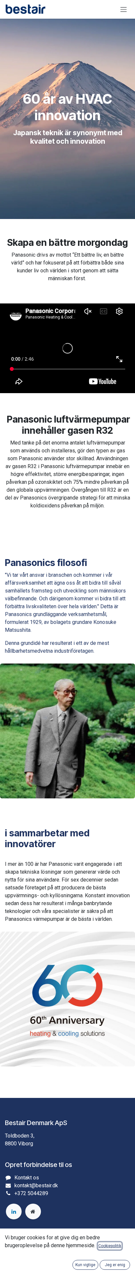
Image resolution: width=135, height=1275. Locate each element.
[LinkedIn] (14, 1211)
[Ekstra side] (33, 1211)
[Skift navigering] (123, 9)
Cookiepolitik (109, 1246)
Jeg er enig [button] (115, 1265)
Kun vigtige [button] (85, 1265)
